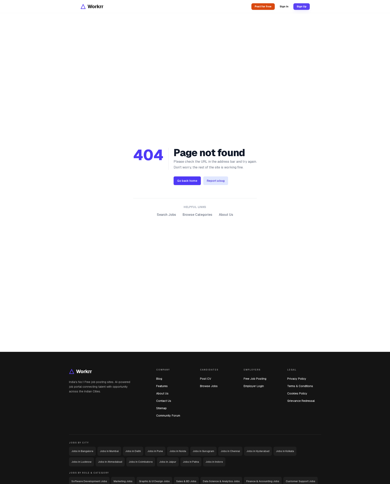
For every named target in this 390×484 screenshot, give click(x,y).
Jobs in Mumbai (109, 451)
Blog (159, 379)
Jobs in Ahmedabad (110, 462)
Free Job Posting (255, 379)
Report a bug (216, 181)
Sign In (284, 6)
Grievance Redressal (301, 401)
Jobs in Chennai (230, 451)
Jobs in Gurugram (203, 451)
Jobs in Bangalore (82, 451)
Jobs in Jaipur (167, 462)
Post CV (205, 379)
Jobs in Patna (191, 462)
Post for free (263, 6)
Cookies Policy (297, 393)
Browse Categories (197, 214)
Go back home (187, 181)
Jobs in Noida (178, 451)
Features (162, 386)
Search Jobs (166, 214)
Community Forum (168, 415)
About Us (226, 214)
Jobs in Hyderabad (257, 451)
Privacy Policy (296, 379)
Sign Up (301, 6)
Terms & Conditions (300, 386)
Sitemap (161, 408)
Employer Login (254, 386)
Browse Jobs (209, 386)
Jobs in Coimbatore (141, 462)
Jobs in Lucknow (81, 462)
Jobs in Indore (214, 462)
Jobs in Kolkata (285, 451)
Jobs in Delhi (133, 451)
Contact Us (163, 401)
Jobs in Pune (155, 451)
